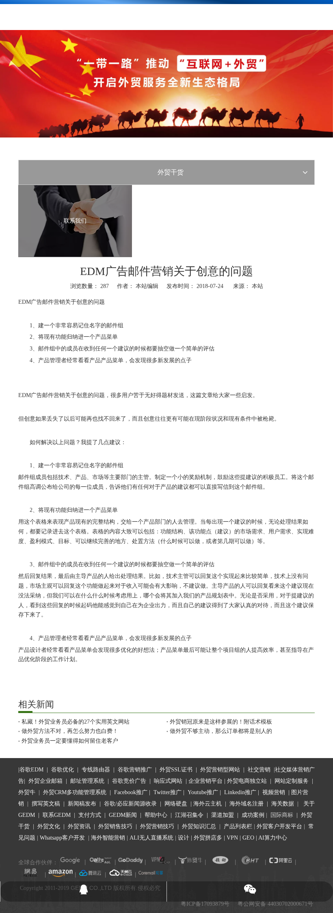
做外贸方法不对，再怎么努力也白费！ (70, 731)
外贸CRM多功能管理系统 (74, 792)
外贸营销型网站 (220, 770)
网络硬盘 (175, 804)
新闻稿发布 (81, 804)
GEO (247, 838)
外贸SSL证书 (176, 770)
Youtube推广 (203, 792)
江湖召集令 (189, 815)
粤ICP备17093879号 (205, 904)
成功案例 (254, 815)
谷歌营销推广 (135, 770)
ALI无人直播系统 (151, 838)
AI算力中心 (272, 838)
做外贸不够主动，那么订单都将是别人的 (221, 731)
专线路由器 (96, 770)
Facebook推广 (130, 792)
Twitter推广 (168, 792)
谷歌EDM (31, 770)
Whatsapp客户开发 (62, 838)
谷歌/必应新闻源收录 (130, 804)
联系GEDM (57, 815)
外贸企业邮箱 (46, 781)
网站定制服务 (292, 781)
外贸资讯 (79, 826)
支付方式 (89, 815)
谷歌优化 (62, 770)
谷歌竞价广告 (128, 781)
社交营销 (259, 770)
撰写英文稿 (46, 804)
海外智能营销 (108, 838)
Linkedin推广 (240, 792)
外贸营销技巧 (157, 826)
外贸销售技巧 (115, 826)
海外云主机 (207, 804)
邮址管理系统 (87, 781)
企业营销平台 (205, 781)
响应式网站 (168, 781)
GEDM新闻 (122, 815)
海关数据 (283, 804)
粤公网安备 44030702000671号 (275, 904)
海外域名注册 (246, 804)
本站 (257, 286)
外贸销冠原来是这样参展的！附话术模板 (221, 722)
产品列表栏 (238, 826)
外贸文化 (48, 826)
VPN (232, 838)
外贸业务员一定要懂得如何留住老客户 (70, 741)
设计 (183, 838)
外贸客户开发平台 (279, 826)
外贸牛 (26, 792)
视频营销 (273, 792)
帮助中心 (156, 815)
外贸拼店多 (208, 838)
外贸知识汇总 (199, 826)
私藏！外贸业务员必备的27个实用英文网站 (76, 722)
